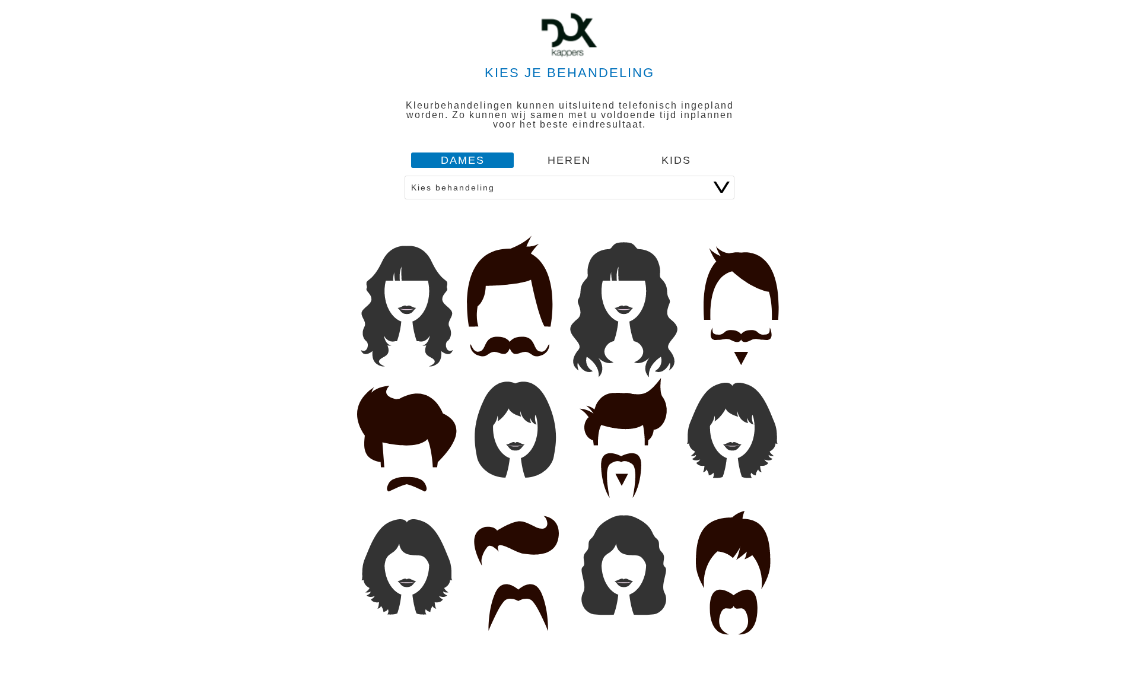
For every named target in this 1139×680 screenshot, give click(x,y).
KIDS (676, 160)
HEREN (569, 160)
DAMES (463, 160)
